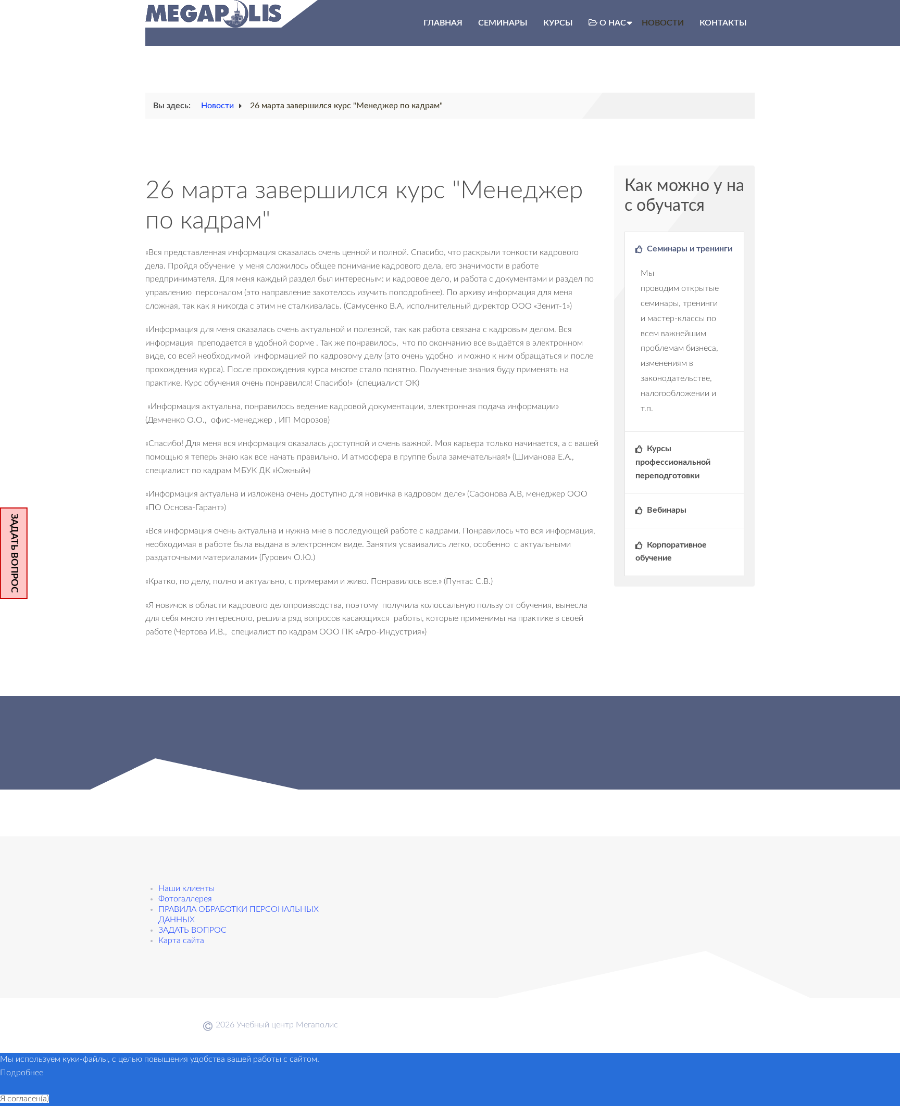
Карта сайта (181, 940)
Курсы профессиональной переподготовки (672, 461)
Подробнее (21, 1073)
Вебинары (665, 510)
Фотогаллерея (185, 899)
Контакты (723, 23)
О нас (612, 23)
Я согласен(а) (24, 1099)
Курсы (558, 23)
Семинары (503, 23)
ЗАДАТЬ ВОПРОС (14, 553)
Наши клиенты (186, 888)
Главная (443, 23)
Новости (663, 23)
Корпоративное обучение (671, 552)
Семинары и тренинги (688, 249)
